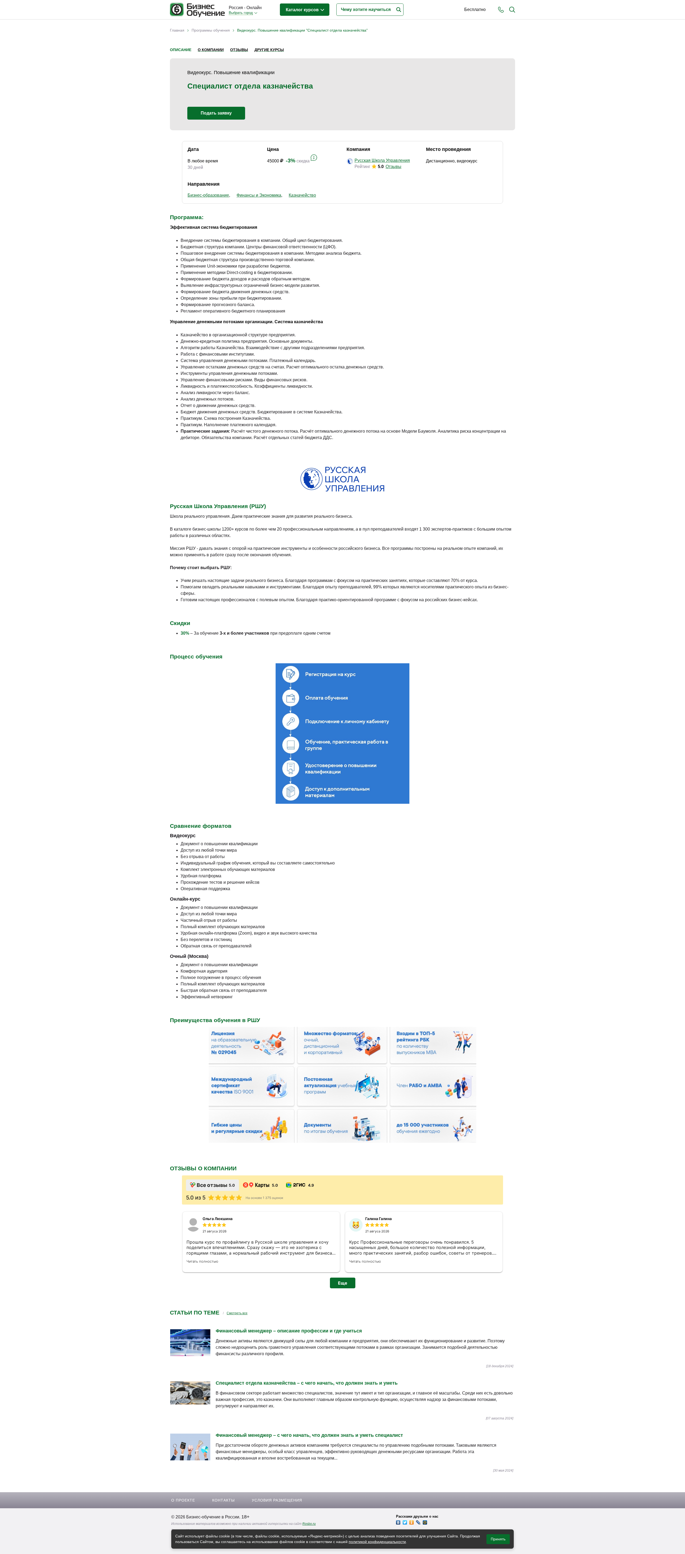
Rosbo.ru (309, 1524)
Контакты (223, 1500)
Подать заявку (216, 113)
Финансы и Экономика (259, 195)
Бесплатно (475, 9)
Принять (498, 1539)
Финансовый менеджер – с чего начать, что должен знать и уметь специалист (309, 1435)
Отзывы (239, 50)
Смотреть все (237, 1313)
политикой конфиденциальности (377, 1542)
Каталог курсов (303, 9)
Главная (177, 30)
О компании (211, 50)
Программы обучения (211, 30)
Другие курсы (269, 50)
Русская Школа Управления (382, 160)
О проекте (183, 1500)
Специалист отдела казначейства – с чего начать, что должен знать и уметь (307, 1383)
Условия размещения (277, 1500)
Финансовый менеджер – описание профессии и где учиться (289, 1331)
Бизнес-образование (208, 195)
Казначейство (302, 195)
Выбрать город (241, 13)
